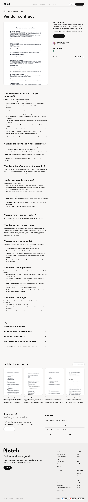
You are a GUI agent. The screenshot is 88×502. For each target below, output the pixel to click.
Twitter (82, 498)
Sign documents (61, 454)
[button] (35, 4)
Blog (49, 4)
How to (78, 461)
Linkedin (65, 498)
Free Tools (79, 463)
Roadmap (79, 459)
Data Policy (79, 482)
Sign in (72, 4)
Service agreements (18, 11)
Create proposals (61, 451)
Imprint (78, 487)
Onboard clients (61, 461)
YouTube (74, 498)
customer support (22, 424)
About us (59, 482)
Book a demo (60, 490)
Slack (78, 475)
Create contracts (61, 456)
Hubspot (79, 473)
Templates (42, 4)
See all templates (78, 364)
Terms (78, 485)
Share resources (61, 463)
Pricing (54, 4)
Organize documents (62, 459)
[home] (7, 4)
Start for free (80, 4)
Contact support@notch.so (64, 487)
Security (59, 466)
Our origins (59, 485)
